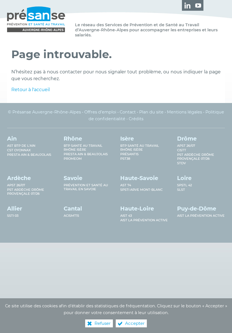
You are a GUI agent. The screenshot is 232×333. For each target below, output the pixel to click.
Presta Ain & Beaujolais (29, 155)
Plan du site (151, 112)
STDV (181, 163)
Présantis (129, 154)
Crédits (136, 118)
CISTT (181, 150)
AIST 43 (126, 216)
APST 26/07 (186, 146)
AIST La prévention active (144, 220)
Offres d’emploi (100, 112)
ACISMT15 (71, 216)
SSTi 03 (12, 216)
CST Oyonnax (19, 150)
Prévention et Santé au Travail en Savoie (86, 187)
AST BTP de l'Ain (21, 146)
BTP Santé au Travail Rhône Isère (139, 148)
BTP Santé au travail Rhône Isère (83, 148)
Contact (128, 112)
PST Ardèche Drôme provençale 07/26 (195, 157)
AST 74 (125, 185)
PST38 (125, 159)
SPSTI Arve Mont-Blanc (141, 190)
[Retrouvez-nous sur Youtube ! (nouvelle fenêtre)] (198, 5)
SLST (181, 190)
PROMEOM (73, 159)
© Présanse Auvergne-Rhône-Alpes (44, 112)
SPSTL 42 (184, 185)
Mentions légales (184, 112)
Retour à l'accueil (30, 89)
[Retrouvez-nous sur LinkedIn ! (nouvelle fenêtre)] (187, 5)
